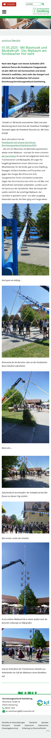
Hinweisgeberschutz (10, 728)
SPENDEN (10, 4)
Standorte (33, 722)
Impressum (29, 725)
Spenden (45, 722)
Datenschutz (43, 725)
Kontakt (17, 725)
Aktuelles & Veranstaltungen (13, 722)
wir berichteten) (9, 156)
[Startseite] (41, 10)
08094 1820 (10, 708)
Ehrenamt (6, 725)
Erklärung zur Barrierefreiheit (34, 728)
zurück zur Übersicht (11, 40)
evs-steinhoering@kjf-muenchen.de (19, 711)
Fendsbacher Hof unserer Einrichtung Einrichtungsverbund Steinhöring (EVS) (19, 144)
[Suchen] (43, 4)
